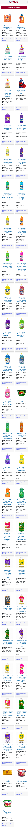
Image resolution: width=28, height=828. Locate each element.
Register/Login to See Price (7, 39)
